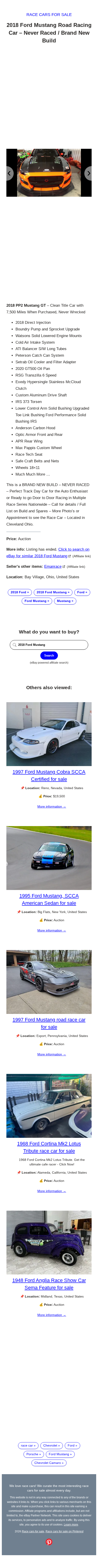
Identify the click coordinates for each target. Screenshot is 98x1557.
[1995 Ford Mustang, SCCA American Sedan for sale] (49, 889)
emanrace (53, 566)
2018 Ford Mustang (52, 592)
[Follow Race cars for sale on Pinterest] (49, 1544)
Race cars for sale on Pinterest (64, 1531)
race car (27, 1445)
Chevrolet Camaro (47, 1463)
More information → (51, 806)
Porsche (32, 1454)
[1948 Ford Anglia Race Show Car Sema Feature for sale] (49, 1273)
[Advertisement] (49, 97)
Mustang (64, 601)
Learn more (71, 1524)
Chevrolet (50, 1445)
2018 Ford (18, 592)
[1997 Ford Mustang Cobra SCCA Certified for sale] (49, 765)
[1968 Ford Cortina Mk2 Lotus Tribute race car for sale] (49, 1136)
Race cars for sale (49, 14)
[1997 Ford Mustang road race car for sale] (49, 1013)
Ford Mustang (35, 601)
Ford (81, 592)
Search (49, 655)
